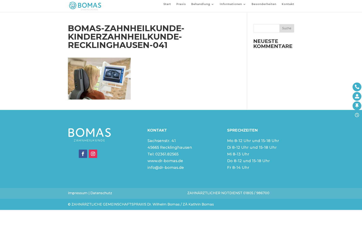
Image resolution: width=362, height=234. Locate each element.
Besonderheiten (264, 4)
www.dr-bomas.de (165, 161)
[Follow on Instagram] (93, 154)
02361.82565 (166, 154)
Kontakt (288, 4)
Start (167, 4)
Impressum (78, 193)
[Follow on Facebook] (83, 154)
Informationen (231, 4)
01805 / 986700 (256, 193)
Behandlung (200, 4)
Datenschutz (101, 193)
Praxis (181, 4)
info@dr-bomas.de (165, 167)
